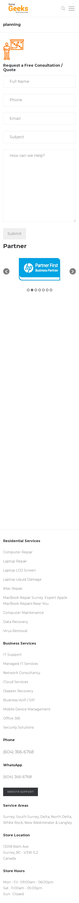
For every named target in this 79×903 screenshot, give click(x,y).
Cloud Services (15, 682)
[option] (39, 269)
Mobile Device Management (27, 709)
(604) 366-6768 (18, 751)
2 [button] (32, 290)
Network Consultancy (21, 673)
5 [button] (43, 290)
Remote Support (20, 791)
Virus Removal (15, 631)
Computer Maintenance (23, 613)
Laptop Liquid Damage (22, 579)
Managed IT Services (20, 664)
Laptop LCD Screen (19, 570)
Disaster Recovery (18, 691)
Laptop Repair (15, 561)
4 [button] (39, 290)
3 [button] (36, 290)
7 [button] (51, 290)
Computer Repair (18, 552)
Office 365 (11, 718)
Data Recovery (15, 622)
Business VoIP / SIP (19, 700)
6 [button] (47, 290)
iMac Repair (13, 589)
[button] (6, 271)
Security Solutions (18, 727)
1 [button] (28, 290)
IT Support (12, 655)
